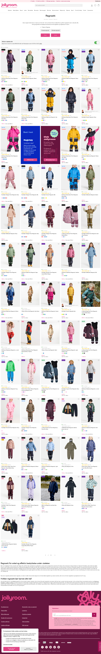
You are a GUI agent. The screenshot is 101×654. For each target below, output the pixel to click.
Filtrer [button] (45, 35)
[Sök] (81, 5)
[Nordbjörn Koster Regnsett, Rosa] (23, 81)
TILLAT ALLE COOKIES (11, 649)
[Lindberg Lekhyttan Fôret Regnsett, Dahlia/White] (62, 236)
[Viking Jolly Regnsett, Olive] (62, 469)
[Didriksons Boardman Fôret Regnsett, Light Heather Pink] (3, 81)
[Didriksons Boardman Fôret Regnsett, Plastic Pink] (63, 120)
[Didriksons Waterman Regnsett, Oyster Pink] (24, 275)
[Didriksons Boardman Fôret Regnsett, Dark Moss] (6, 81)
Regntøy (50, 19)
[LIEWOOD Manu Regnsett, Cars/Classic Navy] (6, 547)
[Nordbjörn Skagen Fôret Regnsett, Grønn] (2, 275)
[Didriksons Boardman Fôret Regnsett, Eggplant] (2, 81)
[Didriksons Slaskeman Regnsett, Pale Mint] (4, 392)
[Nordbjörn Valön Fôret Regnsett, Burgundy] (2, 508)
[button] (95, 5)
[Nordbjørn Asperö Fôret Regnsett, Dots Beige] (64, 392)
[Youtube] (50, 647)
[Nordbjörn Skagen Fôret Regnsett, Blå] (3, 197)
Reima (12, 582)
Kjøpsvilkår (4, 610)
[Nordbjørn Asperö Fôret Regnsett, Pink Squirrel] (66, 392)
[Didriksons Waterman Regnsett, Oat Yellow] (63, 81)
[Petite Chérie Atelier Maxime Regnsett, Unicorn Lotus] (24, 392)
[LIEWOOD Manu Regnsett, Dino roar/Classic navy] (4, 547)
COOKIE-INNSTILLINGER (28, 649)
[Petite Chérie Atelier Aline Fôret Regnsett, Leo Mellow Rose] (4, 469)
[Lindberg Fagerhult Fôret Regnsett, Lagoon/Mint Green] (82, 314)
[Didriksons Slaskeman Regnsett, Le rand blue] (3, 353)
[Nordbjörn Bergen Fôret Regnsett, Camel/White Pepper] (42, 275)
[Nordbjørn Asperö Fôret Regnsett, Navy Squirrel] (62, 392)
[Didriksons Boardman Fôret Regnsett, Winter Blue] (22, 120)
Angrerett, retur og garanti (29, 607)
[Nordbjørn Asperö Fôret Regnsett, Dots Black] (63, 392)
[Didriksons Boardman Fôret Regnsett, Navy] (62, 120)
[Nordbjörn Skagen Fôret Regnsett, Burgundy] (6, 197)
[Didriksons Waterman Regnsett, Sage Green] (22, 275)
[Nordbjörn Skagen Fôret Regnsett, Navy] (4, 197)
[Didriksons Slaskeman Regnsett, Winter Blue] (66, 275)
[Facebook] (42, 647)
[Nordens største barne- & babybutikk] (9, 5)
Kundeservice (97, 1)
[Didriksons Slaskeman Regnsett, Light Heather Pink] (63, 275)
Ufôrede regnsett (56, 30)
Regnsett (55, 19)
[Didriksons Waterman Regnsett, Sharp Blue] (62, 81)
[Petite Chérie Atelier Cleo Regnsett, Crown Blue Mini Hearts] (82, 469)
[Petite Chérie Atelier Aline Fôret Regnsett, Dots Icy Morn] (3, 469)
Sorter (55, 35)
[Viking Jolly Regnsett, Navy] (62, 508)
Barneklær (46, 19)
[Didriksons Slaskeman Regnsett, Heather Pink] (62, 275)
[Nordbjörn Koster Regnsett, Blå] (24, 81)
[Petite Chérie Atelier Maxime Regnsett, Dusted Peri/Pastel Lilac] (23, 392)
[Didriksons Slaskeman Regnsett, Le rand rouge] (2, 353)
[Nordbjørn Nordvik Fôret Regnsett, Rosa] (2, 430)
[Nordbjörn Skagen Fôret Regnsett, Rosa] (2, 197)
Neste (55, 555)
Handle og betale (26, 614)
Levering (24, 610)
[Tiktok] (54, 647)
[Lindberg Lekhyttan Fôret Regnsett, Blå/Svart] (63, 236)
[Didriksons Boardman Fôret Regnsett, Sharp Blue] (66, 120)
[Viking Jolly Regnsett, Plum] (63, 508)
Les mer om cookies (7, 644)
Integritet (24, 618)
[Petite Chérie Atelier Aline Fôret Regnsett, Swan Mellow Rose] (2, 469)
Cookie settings (5, 621)
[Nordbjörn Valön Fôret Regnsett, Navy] (4, 508)
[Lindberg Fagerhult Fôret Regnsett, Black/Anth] (84, 314)
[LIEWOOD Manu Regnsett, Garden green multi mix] (2, 547)
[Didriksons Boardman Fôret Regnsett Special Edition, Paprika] (22, 353)
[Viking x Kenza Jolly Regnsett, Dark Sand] (22, 314)
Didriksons (96, 581)
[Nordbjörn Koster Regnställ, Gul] (26, 81)
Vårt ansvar (25, 625)
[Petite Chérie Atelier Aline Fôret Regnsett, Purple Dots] (6, 469)
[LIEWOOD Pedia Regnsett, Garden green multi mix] (62, 430)
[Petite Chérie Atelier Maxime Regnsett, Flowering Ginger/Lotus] (22, 392)
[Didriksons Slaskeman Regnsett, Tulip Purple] (3, 392)
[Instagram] (46, 647)
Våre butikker (25, 621)
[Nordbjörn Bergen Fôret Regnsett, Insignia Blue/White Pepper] (43, 275)
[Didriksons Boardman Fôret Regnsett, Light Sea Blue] (4, 81)
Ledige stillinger (5, 625)
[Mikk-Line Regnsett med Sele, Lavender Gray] (42, 508)
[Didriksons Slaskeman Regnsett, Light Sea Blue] (42, 469)
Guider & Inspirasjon (6, 618)
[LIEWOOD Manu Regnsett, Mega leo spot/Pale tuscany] (3, 547)
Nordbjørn (3, 582)
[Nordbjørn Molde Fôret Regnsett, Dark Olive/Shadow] (82, 236)
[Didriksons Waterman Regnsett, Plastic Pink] (64, 81)
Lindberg (8, 582)
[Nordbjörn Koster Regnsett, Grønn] (22, 81)
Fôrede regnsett (45, 30)
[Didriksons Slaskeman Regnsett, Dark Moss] (64, 275)
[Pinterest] (58, 647)
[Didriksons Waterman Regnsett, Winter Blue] (23, 275)
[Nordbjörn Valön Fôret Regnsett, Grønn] (3, 508)
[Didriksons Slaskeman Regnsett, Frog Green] (2, 392)
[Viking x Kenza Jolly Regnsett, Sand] (23, 314)
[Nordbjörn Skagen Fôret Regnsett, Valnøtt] (22, 430)
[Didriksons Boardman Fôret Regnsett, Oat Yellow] (64, 120)
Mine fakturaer (5, 614)
